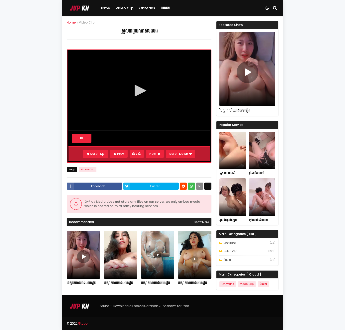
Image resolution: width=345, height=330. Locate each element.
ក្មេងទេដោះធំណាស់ (258, 220)
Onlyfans (147, 8)
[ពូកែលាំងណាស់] (262, 150)
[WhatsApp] (191, 186)
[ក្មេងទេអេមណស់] (232, 150)
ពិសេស (165, 7)
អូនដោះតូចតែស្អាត (228, 220)
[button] (139, 90)
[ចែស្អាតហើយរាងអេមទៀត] (83, 255)
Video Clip (125, 8)
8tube (83, 323)
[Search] (275, 8)
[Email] (199, 186)
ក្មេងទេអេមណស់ (227, 173)
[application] (139, 91)
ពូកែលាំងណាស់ (256, 173)
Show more (201, 222)
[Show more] (207, 186)
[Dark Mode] (267, 8)
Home (104, 8)
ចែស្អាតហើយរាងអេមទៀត (81, 283)
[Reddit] (183, 186)
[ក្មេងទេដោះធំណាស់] (262, 197)
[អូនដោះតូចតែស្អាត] (232, 197)
